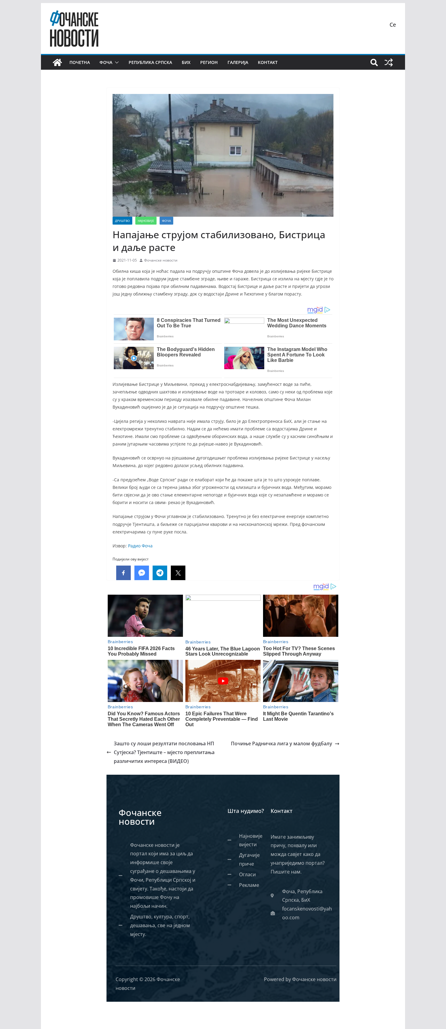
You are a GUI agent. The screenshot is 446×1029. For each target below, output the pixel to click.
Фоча (106, 62)
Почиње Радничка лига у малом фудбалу (281, 743)
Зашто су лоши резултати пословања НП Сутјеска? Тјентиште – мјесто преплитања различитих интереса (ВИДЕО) (164, 752)
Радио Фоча (140, 546)
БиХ (186, 62)
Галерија (238, 62)
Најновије (146, 221)
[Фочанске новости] (57, 62)
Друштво (122, 221)
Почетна (79, 62)
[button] (115, 62)
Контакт (268, 62)
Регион (209, 62)
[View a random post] (388, 62)
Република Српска (150, 62)
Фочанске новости (160, 260)
